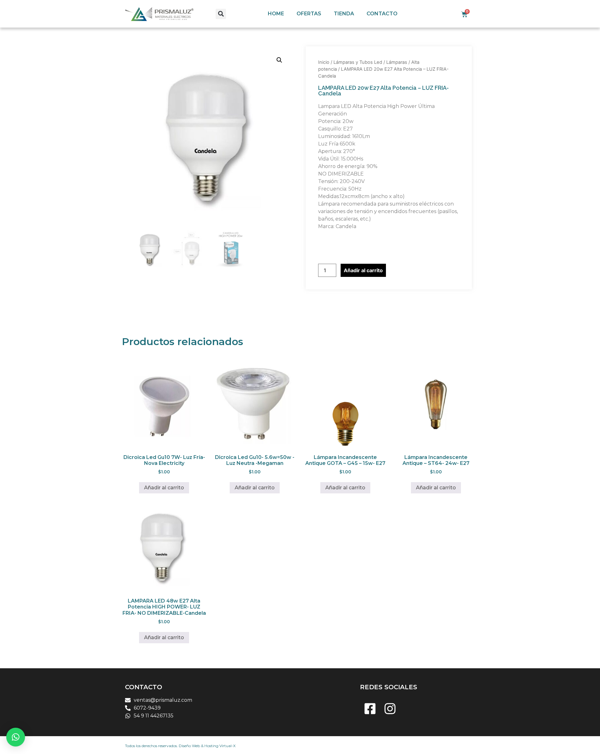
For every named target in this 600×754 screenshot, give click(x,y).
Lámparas (396, 62)
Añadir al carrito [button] (164, 488)
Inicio (323, 62)
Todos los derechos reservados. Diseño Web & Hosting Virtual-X (180, 745)
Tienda (344, 14)
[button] (221, 14)
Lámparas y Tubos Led (357, 62)
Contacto (382, 14)
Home (276, 14)
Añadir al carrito (363, 270)
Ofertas (309, 14)
